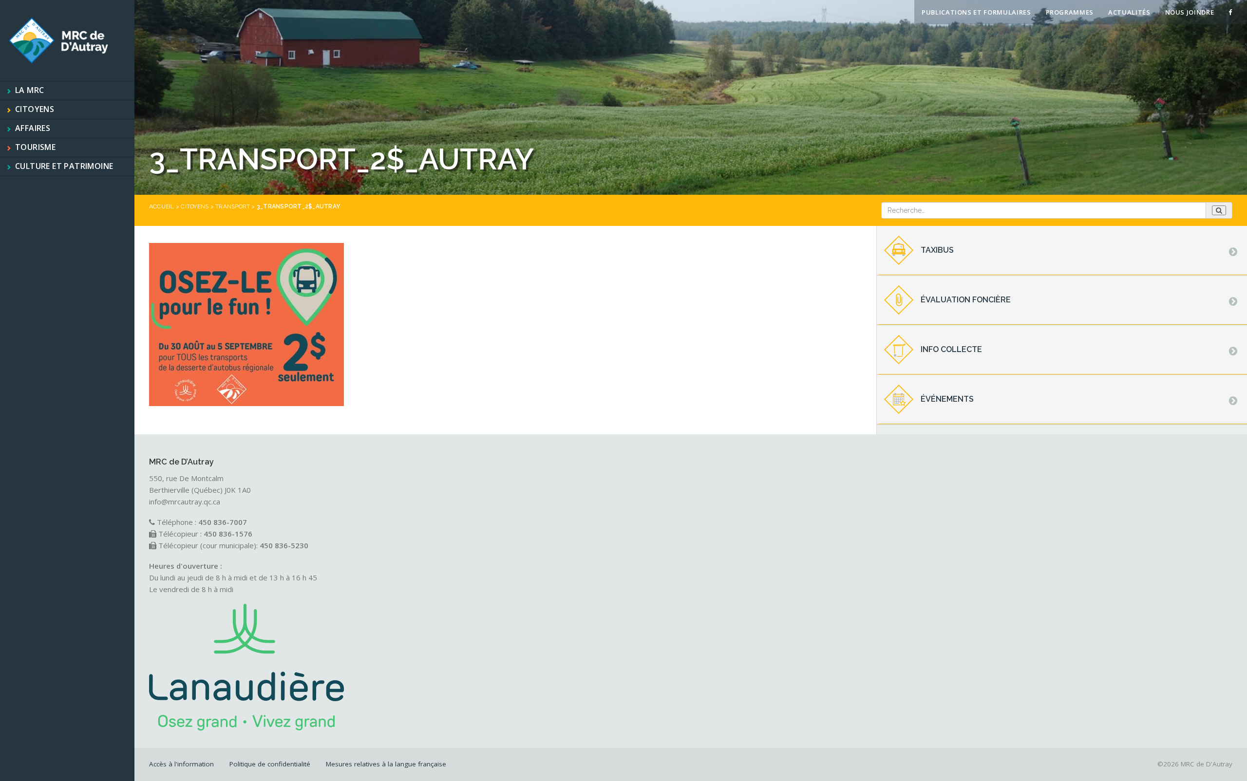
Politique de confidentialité (269, 764)
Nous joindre (1189, 12)
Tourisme (35, 147)
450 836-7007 (222, 522)
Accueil (161, 206)
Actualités (1129, 12)
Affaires (32, 128)
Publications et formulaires (976, 12)
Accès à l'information (181, 764)
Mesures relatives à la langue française (386, 764)
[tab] (1062, 251)
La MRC (29, 90)
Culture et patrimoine (64, 166)
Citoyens (34, 109)
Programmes (1070, 12)
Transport (232, 206)
